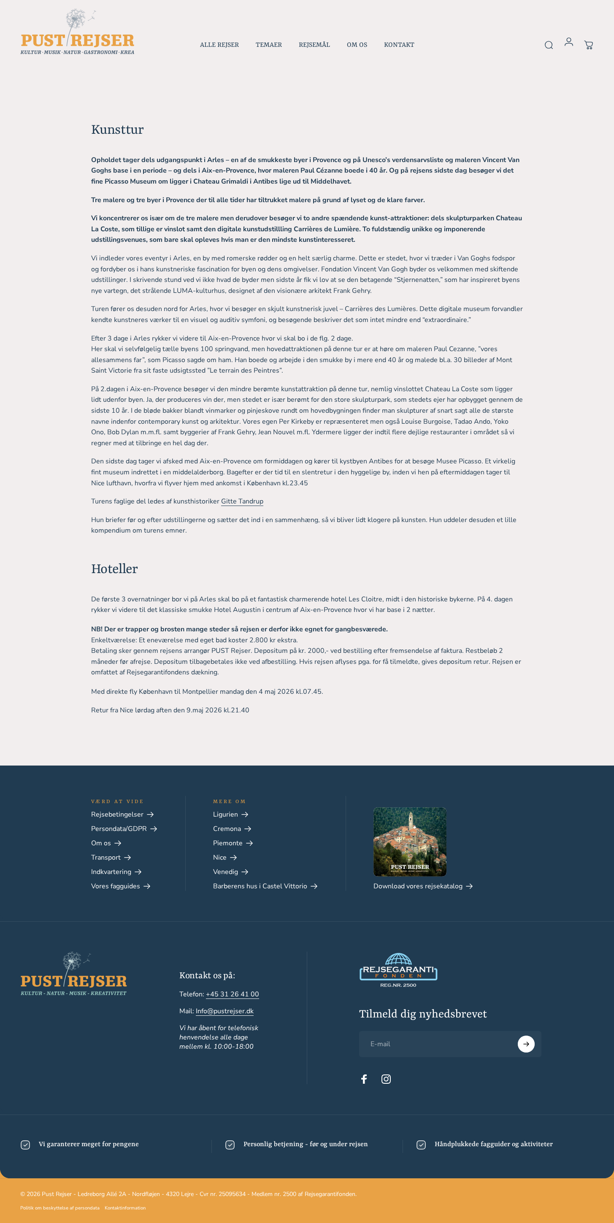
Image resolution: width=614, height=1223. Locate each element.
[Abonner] (526, 1044)
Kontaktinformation (125, 1208)
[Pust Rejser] (77, 31)
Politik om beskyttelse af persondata (60, 1208)
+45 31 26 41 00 (232, 994)
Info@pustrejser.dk (225, 1011)
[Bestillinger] (588, 40)
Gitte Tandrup (242, 501)
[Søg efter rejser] (549, 40)
